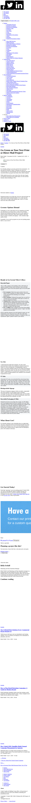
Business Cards (9, 28)
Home (2, 143)
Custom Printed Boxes (11, 72)
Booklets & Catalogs (11, 25)
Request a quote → (5, 551)
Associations (9, 99)
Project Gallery (6, 118)
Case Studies (6, 17)
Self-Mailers (9, 54)
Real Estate (8, 107)
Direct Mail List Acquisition (12, 117)
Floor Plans (9, 31)
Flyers (7, 32)
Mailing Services (10, 42)
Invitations (8, 33)
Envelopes (8, 29)
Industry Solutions (7, 95)
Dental (7, 101)
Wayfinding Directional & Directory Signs (16, 91)
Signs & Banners (7, 74)
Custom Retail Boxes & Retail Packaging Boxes (17, 73)
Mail (4, 40)
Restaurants (9, 108)
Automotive (9, 100)
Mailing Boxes (9, 64)
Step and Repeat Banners (12, 87)
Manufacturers (9, 112)
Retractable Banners (11, 86)
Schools (8, 113)
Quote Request (6, 784)
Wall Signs (8, 90)
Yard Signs (8, 94)
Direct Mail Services (11, 41)
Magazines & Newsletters (12, 34)
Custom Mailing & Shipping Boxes (14, 70)
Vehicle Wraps (9, 89)
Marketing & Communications (13, 104)
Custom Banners (10, 80)
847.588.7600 (6, 18)
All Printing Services (11, 24)
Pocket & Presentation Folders (13, 38)
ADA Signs (9, 78)
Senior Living (9, 110)
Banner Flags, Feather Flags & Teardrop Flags (16, 81)
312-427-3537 (7, 495)
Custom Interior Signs (11, 82)
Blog (4, 14)
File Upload (6, 11)
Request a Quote (7, 121)
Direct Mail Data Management (13, 116)
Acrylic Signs (9, 77)
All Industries (9, 96)
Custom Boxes (6, 59)
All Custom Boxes (10, 60)
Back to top (4, 552)
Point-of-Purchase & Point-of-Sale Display (16, 85)
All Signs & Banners (11, 76)
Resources (5, 15)
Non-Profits (9, 105)
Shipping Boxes (10, 69)
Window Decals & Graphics (12, 92)
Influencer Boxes (10, 63)
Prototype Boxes (10, 67)
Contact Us (6, 119)
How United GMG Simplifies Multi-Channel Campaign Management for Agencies (14, 747)
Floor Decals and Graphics (12, 83)
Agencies (8, 98)
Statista (12, 192)
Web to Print (6, 771)
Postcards (8, 37)
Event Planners (9, 103)
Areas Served (12, 801)
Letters (7, 36)
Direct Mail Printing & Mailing (13, 43)
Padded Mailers (9, 56)
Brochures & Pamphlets (11, 27)
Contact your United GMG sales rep (21, 494)
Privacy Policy (4, 801)
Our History (6, 13)
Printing (5, 23)
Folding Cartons (10, 61)
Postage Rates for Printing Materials (14, 58)
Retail (7, 109)
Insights (6, 143)
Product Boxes (9, 65)
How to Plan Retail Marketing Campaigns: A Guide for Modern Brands (14, 688)
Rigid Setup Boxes (10, 68)
